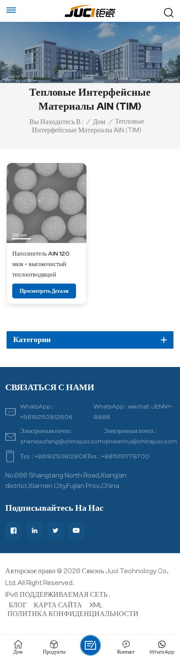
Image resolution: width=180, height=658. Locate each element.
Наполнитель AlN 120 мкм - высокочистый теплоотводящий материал (40, 265)
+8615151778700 (125, 456)
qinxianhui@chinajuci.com (140, 441)
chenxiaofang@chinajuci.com (62, 441)
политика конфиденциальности (72, 614)
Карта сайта (58, 605)
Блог (18, 605)
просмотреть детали (44, 291)
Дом (99, 121)
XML (96, 605)
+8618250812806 (46, 417)
